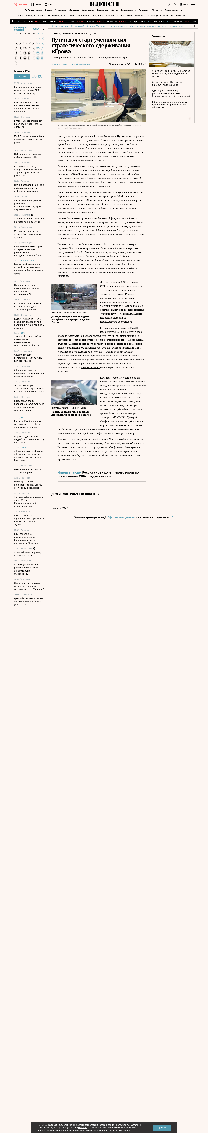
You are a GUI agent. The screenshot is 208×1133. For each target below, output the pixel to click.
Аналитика (98, 15)
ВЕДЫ (20, 15)
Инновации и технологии (160, 15)
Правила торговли (35, 15)
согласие (82, 1127)
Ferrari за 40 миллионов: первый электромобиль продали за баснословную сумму (28, 269)
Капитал (110, 15)
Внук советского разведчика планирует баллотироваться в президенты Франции (26, 538)
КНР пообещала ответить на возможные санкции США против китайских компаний (28, 107)
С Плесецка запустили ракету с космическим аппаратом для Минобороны (26, 569)
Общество (157, 10)
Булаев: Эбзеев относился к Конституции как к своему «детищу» (29, 123)
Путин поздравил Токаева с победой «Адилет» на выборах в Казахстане (29, 188)
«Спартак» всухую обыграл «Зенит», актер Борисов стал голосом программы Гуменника (28, 455)
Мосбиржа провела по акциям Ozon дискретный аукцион (28, 234)
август (37, 28)
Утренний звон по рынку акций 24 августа (27, 554)
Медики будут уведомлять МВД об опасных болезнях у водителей (29, 439)
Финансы (74, 10)
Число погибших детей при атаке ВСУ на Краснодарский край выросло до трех (28, 502)
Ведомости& (83, 15)
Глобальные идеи (33, 10)
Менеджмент (171, 10)
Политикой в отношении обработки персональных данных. (101, 1130)
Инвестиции (88, 10)
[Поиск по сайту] (174, 4)
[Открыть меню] (193, 4)
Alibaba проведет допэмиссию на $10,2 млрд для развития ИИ (28, 357)
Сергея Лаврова (90, 367)
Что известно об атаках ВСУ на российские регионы (29, 220)
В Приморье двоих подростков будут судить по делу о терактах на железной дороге (29, 405)
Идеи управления (56, 15)
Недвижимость (128, 10)
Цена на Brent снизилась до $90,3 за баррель (29, 471)
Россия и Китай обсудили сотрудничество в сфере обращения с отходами (27, 424)
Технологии (102, 10)
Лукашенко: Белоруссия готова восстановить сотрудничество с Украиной (29, 586)
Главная (55, 33)
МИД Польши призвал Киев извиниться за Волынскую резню (29, 139)
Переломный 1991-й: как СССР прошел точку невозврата (99, 26)
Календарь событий (20, 28)
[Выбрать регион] (168, 4)
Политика (144, 10)
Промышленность (136, 15)
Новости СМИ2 (59, 508)
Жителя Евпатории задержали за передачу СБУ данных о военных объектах (29, 388)
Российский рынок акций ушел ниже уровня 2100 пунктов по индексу (28, 90)
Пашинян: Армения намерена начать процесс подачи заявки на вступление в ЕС (28, 290)
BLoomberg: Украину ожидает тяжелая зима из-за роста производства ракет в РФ (28, 171)
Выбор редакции (59, 26)
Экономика (60, 10)
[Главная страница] (104, 4)
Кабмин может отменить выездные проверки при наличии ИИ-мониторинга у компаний (29, 323)
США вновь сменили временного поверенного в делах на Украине (29, 373)
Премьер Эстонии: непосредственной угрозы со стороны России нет (28, 484)
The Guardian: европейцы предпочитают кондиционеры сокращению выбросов (27, 341)
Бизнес (48, 10)
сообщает (131, 144)
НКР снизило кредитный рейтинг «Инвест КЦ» (27, 156)
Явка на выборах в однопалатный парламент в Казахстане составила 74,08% (29, 520)
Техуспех (180, 15)
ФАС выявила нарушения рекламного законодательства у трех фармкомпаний (27, 205)
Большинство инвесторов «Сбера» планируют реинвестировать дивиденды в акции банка (28, 251)
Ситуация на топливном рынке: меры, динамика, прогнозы (159, 26)
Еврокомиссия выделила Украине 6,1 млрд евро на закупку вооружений (28, 306)
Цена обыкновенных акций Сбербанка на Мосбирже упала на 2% (29, 601)
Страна (120, 15)
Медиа (114, 10)
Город (71, 15)
